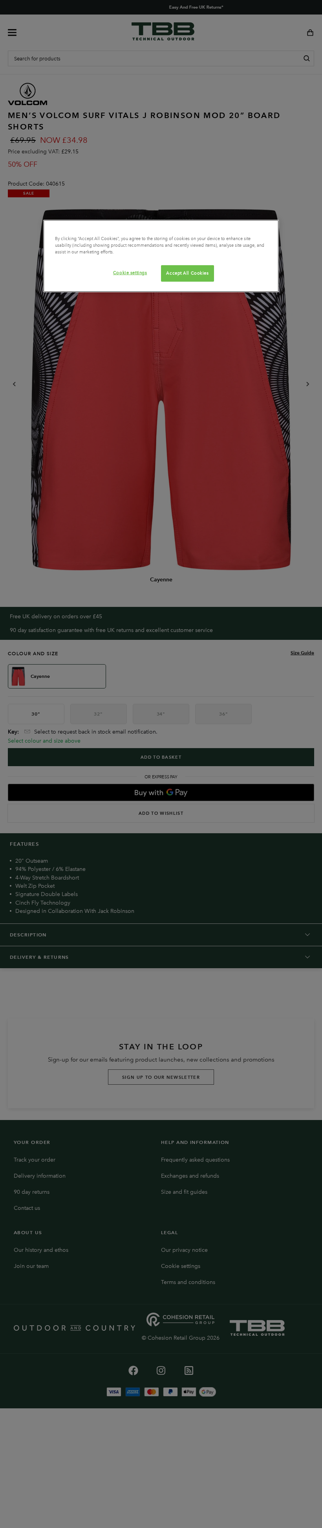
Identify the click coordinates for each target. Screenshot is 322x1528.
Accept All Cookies (187, 273)
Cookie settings (130, 272)
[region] (161, 256)
